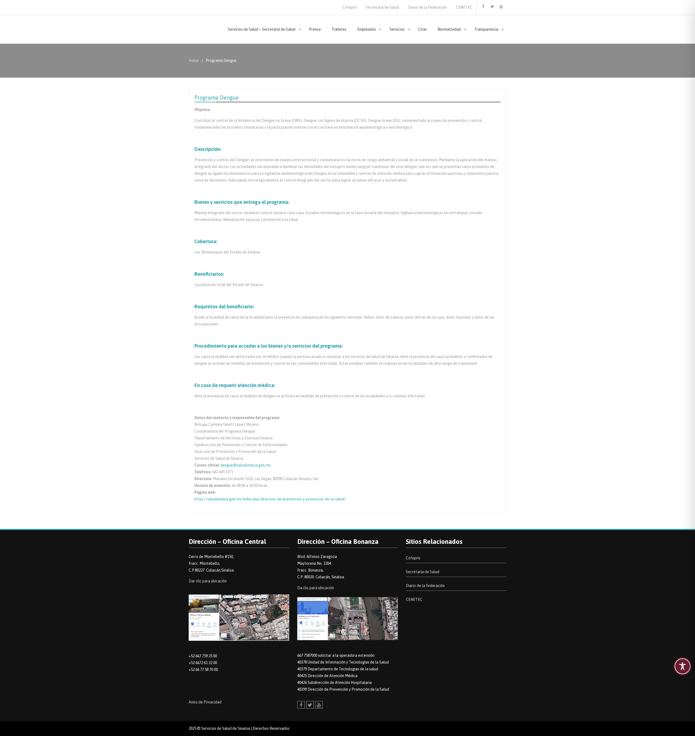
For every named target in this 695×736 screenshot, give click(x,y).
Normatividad (449, 29)
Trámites (338, 29)
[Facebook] (483, 6)
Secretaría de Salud (382, 7)
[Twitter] (492, 6)
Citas (422, 29)
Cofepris (349, 7)
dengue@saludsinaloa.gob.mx (245, 465)
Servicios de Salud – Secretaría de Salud (261, 29)
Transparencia (486, 29)
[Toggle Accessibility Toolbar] (682, 666)
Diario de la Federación (427, 7)
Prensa (315, 29)
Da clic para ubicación (315, 588)
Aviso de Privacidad (205, 702)
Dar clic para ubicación (208, 581)
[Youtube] (501, 6)
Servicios (397, 29)
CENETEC (464, 7)
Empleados (366, 29)
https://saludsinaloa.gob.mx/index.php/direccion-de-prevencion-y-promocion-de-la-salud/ (270, 499)
